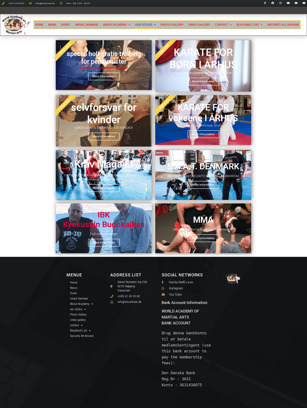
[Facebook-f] (265, 3)
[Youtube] (288, 3)
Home (39, 24)
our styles (143, 24)
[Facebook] (272, 3)
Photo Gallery (172, 24)
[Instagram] (280, 3)
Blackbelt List (247, 24)
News (52, 24)
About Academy (115, 24)
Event (65, 24)
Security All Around (283, 24)
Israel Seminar (86, 24)
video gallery (199, 24)
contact (221, 24)
